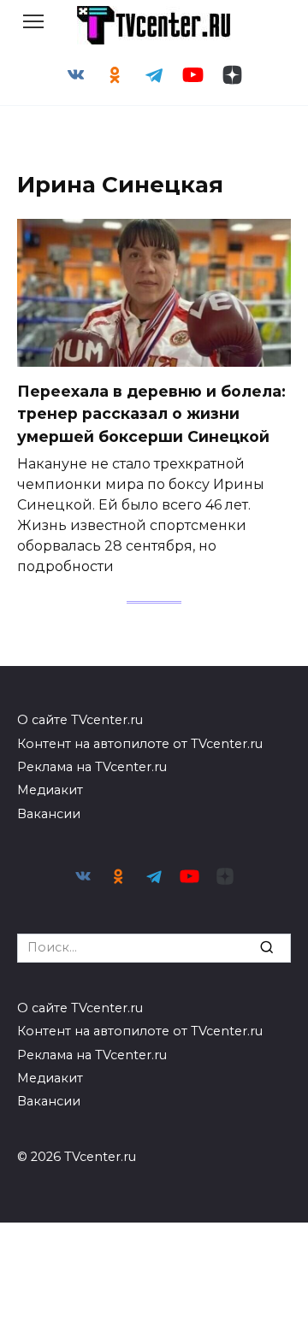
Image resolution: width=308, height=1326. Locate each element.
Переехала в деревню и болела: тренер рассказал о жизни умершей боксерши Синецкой (151, 413)
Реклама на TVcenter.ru (92, 767)
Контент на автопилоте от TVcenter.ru (140, 743)
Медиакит (50, 790)
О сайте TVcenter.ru (80, 720)
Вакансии (48, 814)
